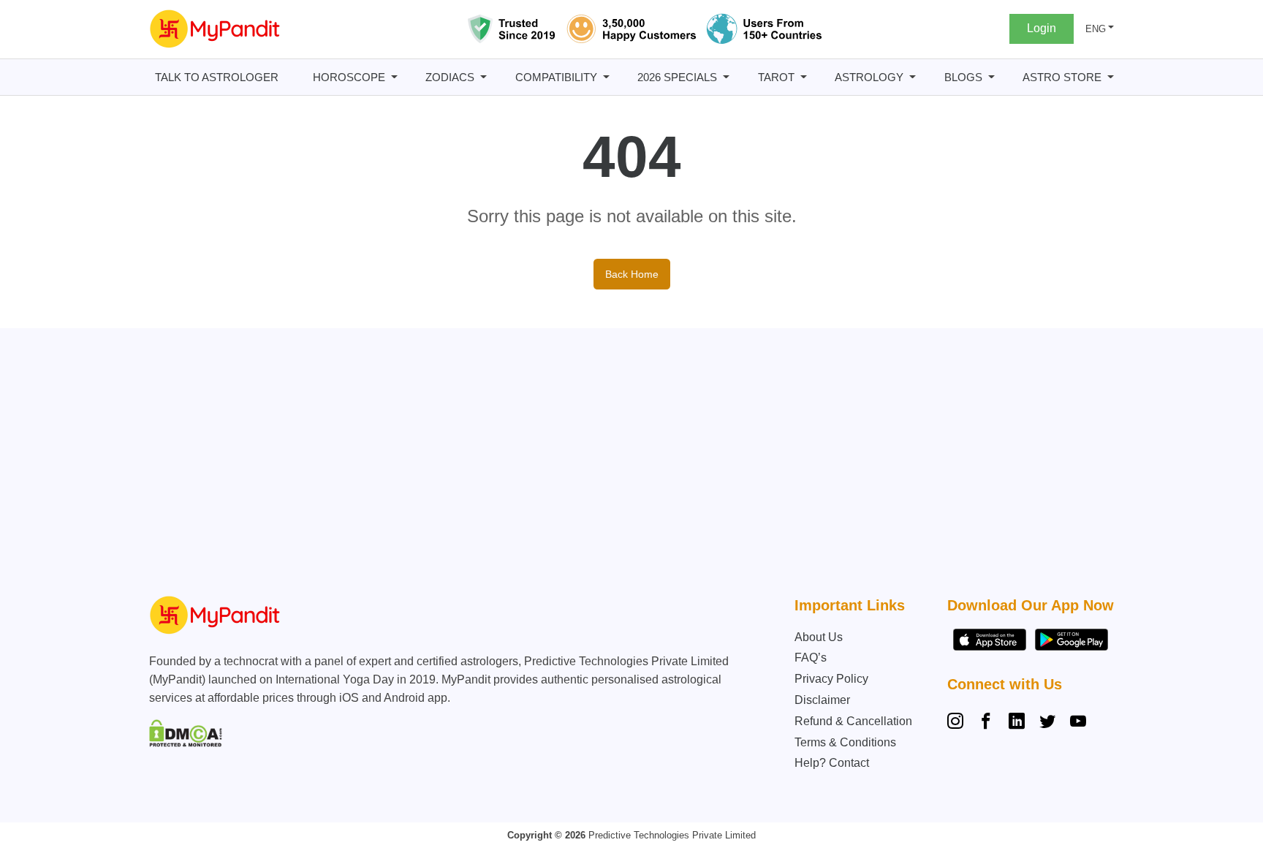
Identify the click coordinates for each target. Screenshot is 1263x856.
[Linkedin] (1017, 723)
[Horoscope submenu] (394, 77)
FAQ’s (810, 657)
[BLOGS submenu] (991, 77)
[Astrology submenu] (912, 77)
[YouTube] (1078, 723)
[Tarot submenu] (803, 77)
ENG (1095, 28)
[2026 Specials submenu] (726, 77)
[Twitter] (1047, 723)
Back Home (632, 274)
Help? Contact (831, 763)
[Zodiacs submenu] (483, 77)
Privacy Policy (831, 679)
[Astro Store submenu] (1110, 77)
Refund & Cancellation (853, 721)
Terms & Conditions (845, 742)
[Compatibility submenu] (606, 77)
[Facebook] (986, 723)
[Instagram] (958, 723)
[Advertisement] (627, 465)
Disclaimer (822, 700)
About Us (818, 637)
